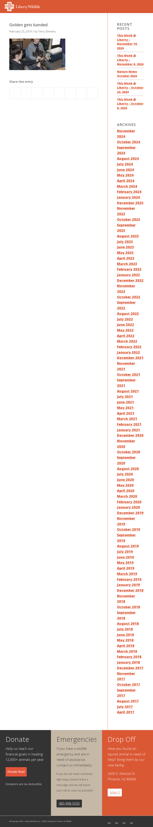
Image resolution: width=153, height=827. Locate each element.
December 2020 (130, 435)
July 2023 (125, 241)
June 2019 (125, 557)
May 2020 (125, 485)
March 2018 (127, 651)
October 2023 (128, 219)
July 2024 (125, 164)
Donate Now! (16, 771)
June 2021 (125, 402)
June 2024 (125, 169)
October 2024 (128, 142)
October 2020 (128, 452)
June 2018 (125, 634)
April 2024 (125, 180)
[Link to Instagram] (124, 821)
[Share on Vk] (70, 93)
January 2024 (128, 197)
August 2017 (128, 701)
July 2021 (125, 396)
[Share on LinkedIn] (48, 93)
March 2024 (127, 186)
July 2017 (125, 706)
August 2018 (128, 623)
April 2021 (125, 413)
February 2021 (129, 424)
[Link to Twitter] (109, 821)
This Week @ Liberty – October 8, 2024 (130, 103)
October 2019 (128, 529)
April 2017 (125, 712)
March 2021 (127, 418)
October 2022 (128, 297)
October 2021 (128, 374)
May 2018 (125, 640)
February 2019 (129, 579)
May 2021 (125, 407)
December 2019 (130, 513)
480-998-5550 (69, 803)
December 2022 (130, 280)
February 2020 (129, 502)
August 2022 (128, 313)
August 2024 (128, 158)
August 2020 (128, 468)
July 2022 (125, 319)
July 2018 (125, 629)
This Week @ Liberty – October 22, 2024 (130, 87)
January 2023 (128, 274)
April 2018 (125, 645)
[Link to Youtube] (131, 821)
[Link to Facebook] (116, 821)
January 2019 (128, 584)
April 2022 (125, 335)
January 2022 (128, 352)
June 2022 (125, 324)
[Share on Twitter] (26, 93)
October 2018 (128, 607)
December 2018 (130, 590)
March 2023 (127, 264)
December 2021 (130, 357)
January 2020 (128, 507)
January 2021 (128, 430)
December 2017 (130, 668)
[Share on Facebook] (15, 93)
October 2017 (128, 684)
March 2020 (127, 496)
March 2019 (127, 573)
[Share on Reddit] (81, 93)
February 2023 (129, 269)
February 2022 (129, 346)
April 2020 (125, 490)
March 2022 (127, 341)
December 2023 (130, 203)
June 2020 (125, 479)
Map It (115, 792)
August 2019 (128, 546)
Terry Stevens (47, 31)
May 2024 (125, 175)
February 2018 (129, 656)
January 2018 (128, 662)
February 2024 (129, 191)
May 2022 (125, 330)
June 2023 (125, 247)
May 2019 (125, 562)
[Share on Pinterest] (37, 93)
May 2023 (125, 252)
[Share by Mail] (92, 93)
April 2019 (125, 568)
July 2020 (125, 474)
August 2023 (128, 236)
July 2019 (125, 551)
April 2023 (125, 258)
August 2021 (128, 391)
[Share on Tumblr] (59, 93)
